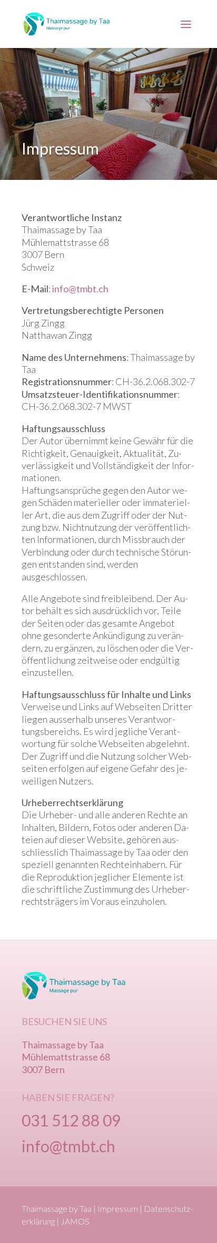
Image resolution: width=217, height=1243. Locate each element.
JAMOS (75, 1221)
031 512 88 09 (71, 1120)
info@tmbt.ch (80, 288)
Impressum (117, 1208)
